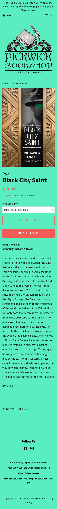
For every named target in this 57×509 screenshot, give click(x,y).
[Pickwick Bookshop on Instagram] (32, 448)
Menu (9, 15)
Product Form (10, 204)
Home (5, 83)
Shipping (7, 195)
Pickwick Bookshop (31, 498)
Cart (52, 15)
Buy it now (28, 233)
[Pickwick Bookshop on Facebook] (25, 448)
